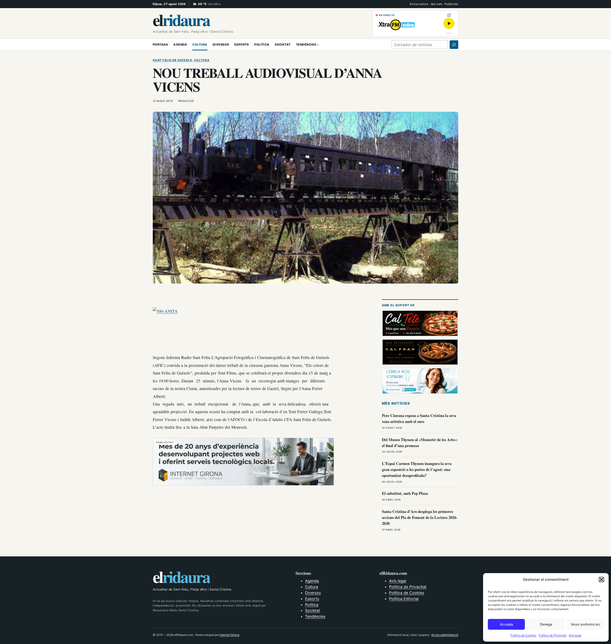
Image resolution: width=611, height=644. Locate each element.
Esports (312, 598)
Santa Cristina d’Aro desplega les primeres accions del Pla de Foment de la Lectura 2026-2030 (420, 517)
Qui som (436, 4)
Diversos (313, 592)
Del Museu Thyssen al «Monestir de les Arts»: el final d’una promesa (420, 443)
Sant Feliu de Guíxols (172, 60)
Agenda (312, 580)
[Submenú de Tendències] (318, 44)
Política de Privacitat (552, 635)
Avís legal (575, 635)
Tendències (315, 616)
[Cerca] (454, 44)
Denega (546, 624)
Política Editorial (404, 598)
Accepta (506, 624)
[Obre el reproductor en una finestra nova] (449, 15)
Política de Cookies (523, 635)
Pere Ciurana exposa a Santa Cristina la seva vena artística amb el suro (419, 418)
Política (311, 604)
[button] (601, 579)
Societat (312, 610)
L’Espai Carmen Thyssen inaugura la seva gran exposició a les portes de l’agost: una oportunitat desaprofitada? (417, 469)
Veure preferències (585, 624)
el (181, 19)
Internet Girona (229, 635)
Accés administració (444, 635)
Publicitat (451, 4)
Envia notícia (419, 4)
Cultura (202, 60)
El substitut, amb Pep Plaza (405, 493)
